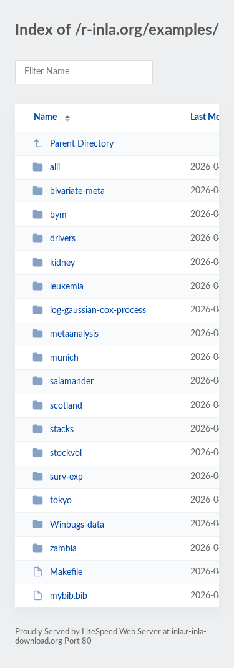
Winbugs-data (77, 524)
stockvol (66, 453)
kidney (62, 263)
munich (64, 358)
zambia (63, 549)
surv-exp (66, 477)
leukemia (67, 287)
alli (55, 167)
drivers (63, 239)
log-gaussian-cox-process (98, 310)
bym (58, 215)
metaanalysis (74, 334)
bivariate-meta (77, 191)
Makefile (66, 572)
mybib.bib (68, 596)
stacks (62, 429)
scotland (66, 406)
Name (45, 117)
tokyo (61, 500)
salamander (72, 381)
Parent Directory (82, 144)
